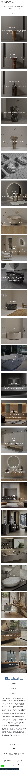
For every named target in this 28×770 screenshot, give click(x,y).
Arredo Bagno (20, 6)
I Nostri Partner (7, 760)
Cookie (6, 769)
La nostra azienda (7, 759)
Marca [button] (14, 683)
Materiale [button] (13, 688)
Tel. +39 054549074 (14, 754)
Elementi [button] (14, 685)
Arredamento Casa (12, 6)
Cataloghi (20, 760)
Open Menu (26, 2)
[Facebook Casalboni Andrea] (13, 748)
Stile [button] (14, 691)
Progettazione (7, 761)
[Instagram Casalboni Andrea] (14, 748)
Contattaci (20, 759)
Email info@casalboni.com (14, 755)
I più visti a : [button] (14, 693)
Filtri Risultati (14, 13)
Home (5, 6)
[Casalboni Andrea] (14, 2)
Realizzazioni (20, 761)
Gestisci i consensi (14, 769)
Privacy (2, 769)
